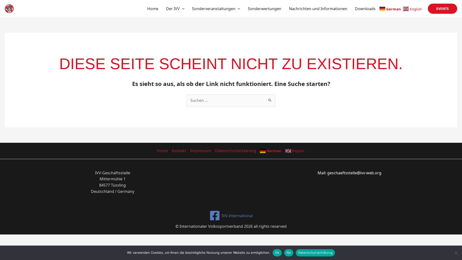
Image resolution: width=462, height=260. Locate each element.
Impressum (200, 150)
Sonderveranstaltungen (213, 8)
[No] (456, 252)
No (289, 252)
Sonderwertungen (264, 8)
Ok (277, 252)
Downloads (365, 8)
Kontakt (179, 150)
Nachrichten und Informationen (318, 8)
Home (152, 8)
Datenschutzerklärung (235, 150)
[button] (182, 8)
